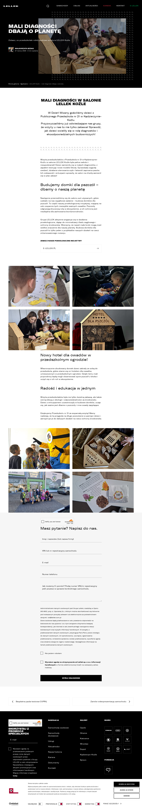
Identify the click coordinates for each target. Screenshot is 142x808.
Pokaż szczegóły (111, 804)
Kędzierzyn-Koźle (88, 755)
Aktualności (91, 6)
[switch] (61, 804)
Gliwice (83, 733)
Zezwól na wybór (126, 790)
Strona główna (13, 84)
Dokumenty (53, 763)
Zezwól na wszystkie (127, 784)
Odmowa (126, 796)
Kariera (107, 6)
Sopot (83, 749)
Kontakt (120, 6)
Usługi (76, 6)
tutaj (15, 776)
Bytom (83, 760)
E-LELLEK (134, 6)
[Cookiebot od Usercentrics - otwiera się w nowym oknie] (13, 804)
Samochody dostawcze (53, 734)
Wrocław (84, 744)
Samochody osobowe (58, 728)
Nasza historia (55, 752)
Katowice (84, 738)
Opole (83, 728)
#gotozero (24, 84)
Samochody (62, 6)
